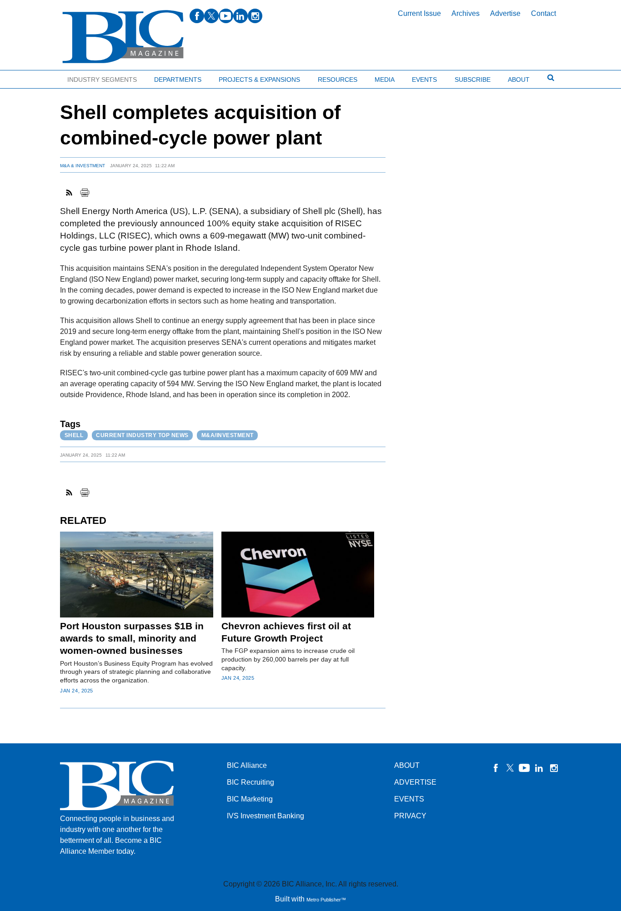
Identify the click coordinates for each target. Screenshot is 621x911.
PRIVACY (410, 816)
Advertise (505, 13)
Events (424, 79)
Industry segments (102, 79)
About (519, 79)
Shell (74, 435)
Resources (337, 79)
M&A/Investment (227, 435)
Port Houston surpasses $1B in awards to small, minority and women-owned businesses (132, 638)
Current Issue (419, 13)
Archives (465, 13)
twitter (211, 16)
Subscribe (473, 79)
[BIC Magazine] (122, 37)
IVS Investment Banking (265, 816)
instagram (255, 16)
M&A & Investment (82, 165)
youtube (226, 16)
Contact (543, 13)
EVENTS (409, 799)
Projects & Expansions (259, 79)
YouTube (524, 768)
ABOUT (407, 765)
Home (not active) (27, 77)
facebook (197, 16)
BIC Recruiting (250, 782)
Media (385, 79)
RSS (69, 192)
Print (84, 192)
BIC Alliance (247, 765)
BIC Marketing (250, 799)
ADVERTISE (415, 782)
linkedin (240, 16)
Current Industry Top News (142, 435)
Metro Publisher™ (326, 899)
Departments (177, 79)
